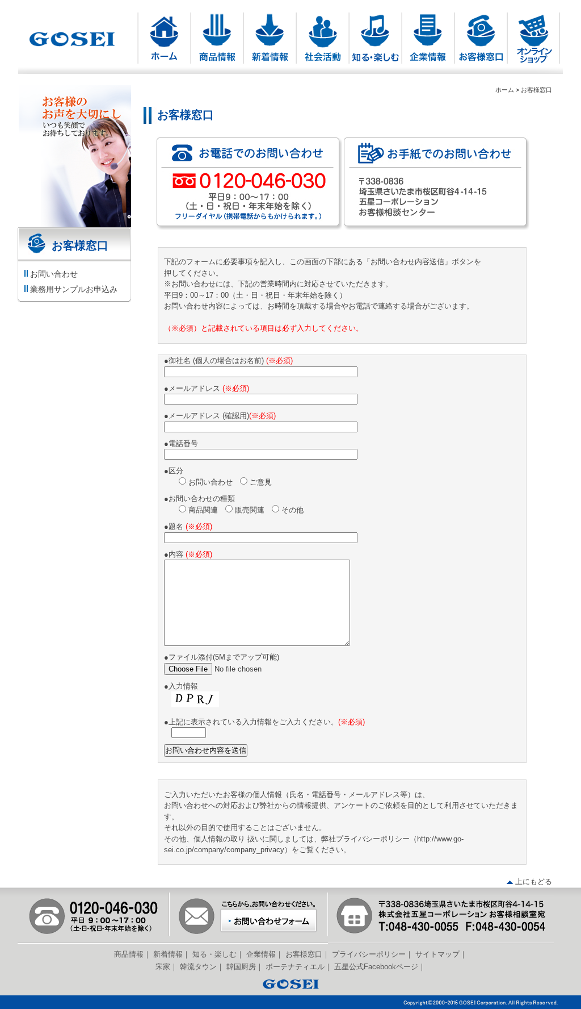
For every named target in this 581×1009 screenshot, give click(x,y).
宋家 (162, 966)
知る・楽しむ (214, 954)
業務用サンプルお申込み (73, 289)
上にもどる (533, 881)
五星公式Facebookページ (376, 966)
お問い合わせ (54, 273)
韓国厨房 (241, 966)
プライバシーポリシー (369, 954)
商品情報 (129, 954)
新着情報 (168, 954)
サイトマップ (437, 954)
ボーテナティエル (295, 966)
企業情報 (261, 954)
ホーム (504, 89)
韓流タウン (198, 966)
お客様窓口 (536, 89)
